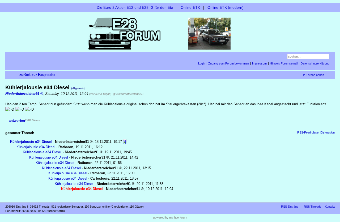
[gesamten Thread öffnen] (125, 142)
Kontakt (330, 206)
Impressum (259, 63)
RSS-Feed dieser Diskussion (316, 132)
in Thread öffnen (313, 74)
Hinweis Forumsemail (284, 63)
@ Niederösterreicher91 (128, 93)
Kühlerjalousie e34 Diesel (31, 142)
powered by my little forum (170, 217)
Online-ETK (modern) (225, 7)
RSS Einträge (289, 206)
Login (201, 63)
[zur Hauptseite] (170, 33)
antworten (17, 121)
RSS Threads (312, 206)
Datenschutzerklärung (315, 63)
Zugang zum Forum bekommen (228, 63)
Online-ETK (190, 7)
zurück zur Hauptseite (37, 75)
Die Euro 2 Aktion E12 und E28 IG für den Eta (135, 7)
